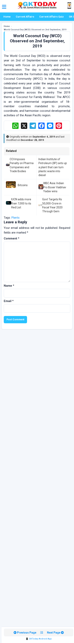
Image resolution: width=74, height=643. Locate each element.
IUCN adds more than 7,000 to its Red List (21, 203)
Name (9, 285)
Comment (11, 238)
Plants (15, 217)
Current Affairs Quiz (51, 16)
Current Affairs (25, 16)
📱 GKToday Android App (39, 638)
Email (9, 301)
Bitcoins (23, 185)
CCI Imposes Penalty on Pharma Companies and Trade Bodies (22, 165)
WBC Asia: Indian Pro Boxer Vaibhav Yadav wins (54, 187)
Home (7, 16)
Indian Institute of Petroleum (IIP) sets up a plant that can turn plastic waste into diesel (52, 167)
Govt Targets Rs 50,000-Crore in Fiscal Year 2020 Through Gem (52, 205)
